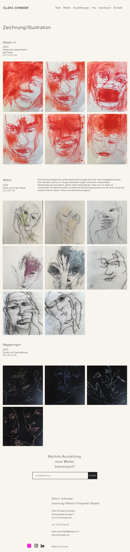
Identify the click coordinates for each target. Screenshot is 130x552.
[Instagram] (36, 545)
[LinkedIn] (42, 545)
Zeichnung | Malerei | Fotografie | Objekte (76, 503)
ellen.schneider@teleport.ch (65, 531)
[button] (67, 8)
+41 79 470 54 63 (60, 524)
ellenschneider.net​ (61, 535)
